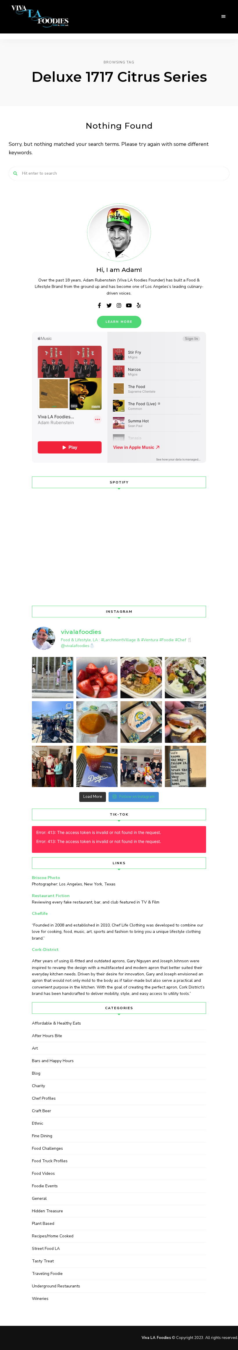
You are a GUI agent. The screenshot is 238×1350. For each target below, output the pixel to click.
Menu (223, 16)
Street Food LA (46, 1248)
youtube (129, 305)
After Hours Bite (47, 1036)
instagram (119, 305)
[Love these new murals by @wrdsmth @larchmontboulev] (185, 766)
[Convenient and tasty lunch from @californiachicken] (97, 722)
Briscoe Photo (46, 877)
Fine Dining (42, 1136)
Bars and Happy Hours (53, 1061)
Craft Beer (41, 1111)
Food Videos (43, 1173)
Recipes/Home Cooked (52, 1236)
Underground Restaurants (56, 1286)
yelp (138, 305)
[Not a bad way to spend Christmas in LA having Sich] (185, 722)
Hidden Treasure (47, 1211)
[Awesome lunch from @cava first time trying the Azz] (185, 678)
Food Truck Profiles (50, 1161)
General (39, 1198)
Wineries (40, 1298)
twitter (109, 305)
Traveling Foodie (47, 1273)
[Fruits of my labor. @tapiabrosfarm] (97, 678)
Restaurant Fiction (51, 896)
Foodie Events (45, 1186)
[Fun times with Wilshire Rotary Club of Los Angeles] (52, 766)
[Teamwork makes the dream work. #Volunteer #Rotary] (52, 722)
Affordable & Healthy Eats (56, 1023)
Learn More (119, 322)
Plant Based (43, 1223)
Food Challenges (47, 1148)
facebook (99, 305)
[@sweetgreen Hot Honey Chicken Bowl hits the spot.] (141, 678)
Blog (36, 1073)
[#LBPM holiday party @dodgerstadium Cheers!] (97, 766)
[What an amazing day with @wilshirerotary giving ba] (141, 766)
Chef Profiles (44, 1098)
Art (35, 1048)
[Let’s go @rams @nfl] (141, 722)
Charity (38, 1086)
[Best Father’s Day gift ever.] (52, 678)
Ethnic (37, 1123)
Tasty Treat (43, 1261)
